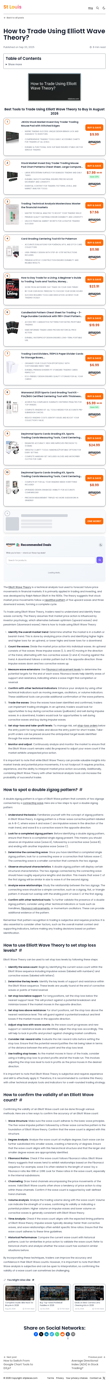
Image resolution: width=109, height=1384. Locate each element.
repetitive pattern (54, 600)
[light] (104, 8)
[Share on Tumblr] (68, 1334)
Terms (50, 1378)
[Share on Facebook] (36, 1334)
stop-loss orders (87, 725)
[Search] (97, 8)
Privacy (60, 1378)
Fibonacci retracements (35, 908)
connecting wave (33, 803)
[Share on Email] (73, 1334)
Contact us (95, 1378)
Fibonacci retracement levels (63, 669)
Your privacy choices (77, 1378)
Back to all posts (15, 17)
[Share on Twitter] (41, 1334)
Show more (15, 64)
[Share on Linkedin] (46, 1334)
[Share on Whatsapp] (57, 1334)
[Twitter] (104, 1378)
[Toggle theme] (101, 545)
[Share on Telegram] (52, 1334)
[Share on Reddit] (62, 1334)
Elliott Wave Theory (20, 587)
